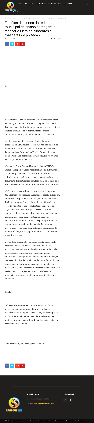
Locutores (67, 4)
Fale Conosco (12, 11)
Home (20, 4)
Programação (54, 4)
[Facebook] (65, 400)
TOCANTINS (14, 18)
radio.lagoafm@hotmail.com (44, 404)
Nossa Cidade (40, 4)
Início (6, 18)
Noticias (29, 4)
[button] (86, 4)
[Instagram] (70, 400)
